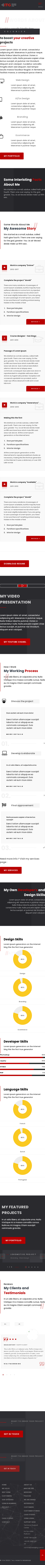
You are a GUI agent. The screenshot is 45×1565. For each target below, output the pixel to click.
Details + (35, 322)
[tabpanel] (22, 1256)
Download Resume (14, 563)
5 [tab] (38, 1267)
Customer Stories (32, 1511)
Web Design (24, 1258)
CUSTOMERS (7, 1496)
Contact (6, 1522)
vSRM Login (29, 1518)
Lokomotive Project (23, 1254)
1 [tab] (26, 1267)
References (29, 1503)
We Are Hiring (30, 1500)
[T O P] (42, 1555)
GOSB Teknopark (30, 1538)
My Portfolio (12, 156)
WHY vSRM (6, 1492)
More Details (14, 734)
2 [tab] (29, 1267)
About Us (28, 1485)
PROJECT (5, 1507)
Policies (27, 1496)
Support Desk (30, 1522)
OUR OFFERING (8, 1500)
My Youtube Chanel (15, 642)
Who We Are (29, 1488)
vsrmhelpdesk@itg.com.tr (34, 1547)
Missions (28, 1492)
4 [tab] (35, 1267)
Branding (14, 1258)
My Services (11, 870)
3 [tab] (32, 1267)
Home (4, 1485)
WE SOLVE (6, 1488)
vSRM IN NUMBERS (9, 1503)
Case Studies (29, 1515)
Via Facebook (12, 1364)
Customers (29, 1507)
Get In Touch (11, 1434)
